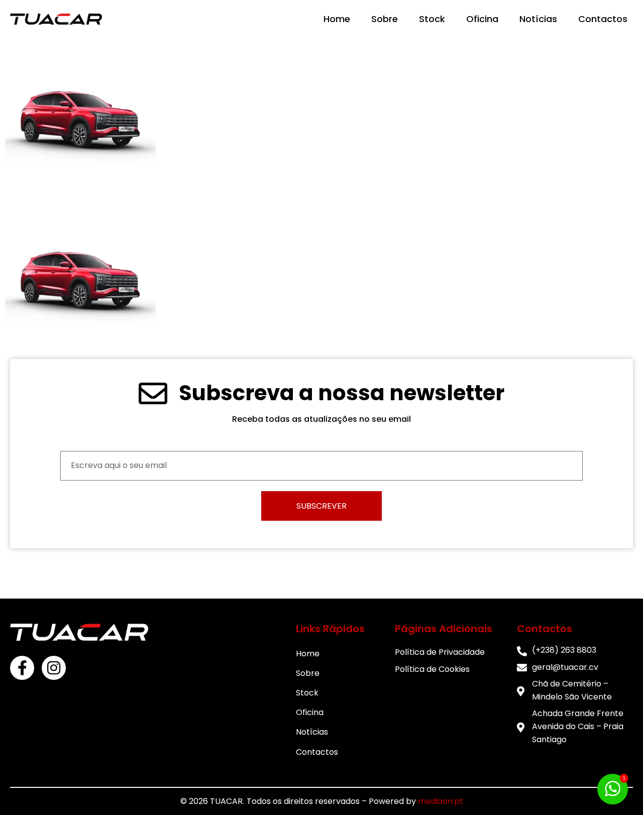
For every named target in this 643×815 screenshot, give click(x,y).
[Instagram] (54, 668)
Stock (432, 19)
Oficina (482, 19)
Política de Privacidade (440, 652)
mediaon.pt (440, 801)
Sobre (384, 19)
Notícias (538, 19)
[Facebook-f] (22, 668)
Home (337, 19)
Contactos (602, 19)
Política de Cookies (432, 669)
